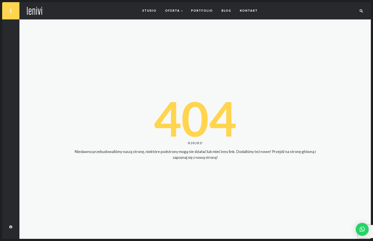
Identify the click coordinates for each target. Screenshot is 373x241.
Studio (149, 10)
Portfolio (202, 10)
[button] (362, 229)
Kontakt (249, 10)
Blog (226, 10)
